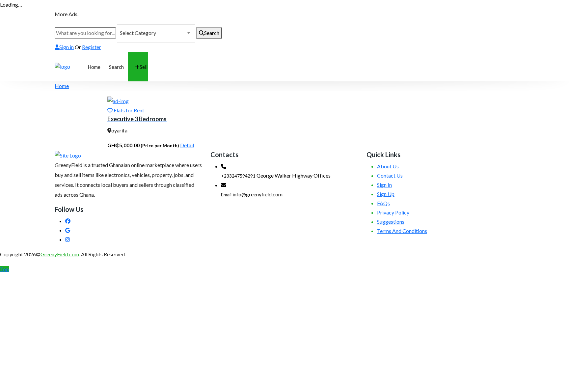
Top (4, 269)
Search (211, 33)
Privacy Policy (393, 212)
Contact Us (390, 175)
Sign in (66, 47)
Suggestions (390, 221)
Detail (187, 145)
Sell (144, 67)
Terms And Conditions (402, 231)
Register (91, 47)
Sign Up (385, 194)
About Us (388, 166)
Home (94, 67)
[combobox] (156, 33)
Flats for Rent (129, 110)
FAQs (383, 203)
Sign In (384, 185)
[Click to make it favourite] (110, 110)
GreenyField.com (60, 254)
